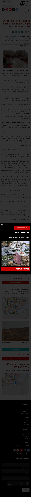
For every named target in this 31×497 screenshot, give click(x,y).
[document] (15, 248)
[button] (2, 225)
